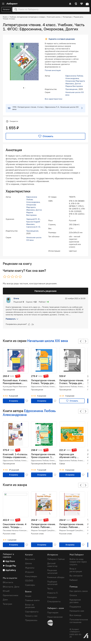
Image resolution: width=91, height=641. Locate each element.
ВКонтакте (8, 582)
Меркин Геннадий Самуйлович (43, 530)
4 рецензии (69, 470)
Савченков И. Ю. (33, 227)
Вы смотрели (76, 575)
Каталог (6, 9)
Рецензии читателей (52, 571)
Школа (28, 563)
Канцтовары (31, 576)
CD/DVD (29, 580)
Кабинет (74, 580)
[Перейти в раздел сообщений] (70, 3)
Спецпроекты (54, 601)
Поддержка (75, 606)
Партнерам (52, 612)
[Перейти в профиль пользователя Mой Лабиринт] (75, 3)
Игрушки (29, 572)
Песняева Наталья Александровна (15, 530)
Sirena (16, 298)
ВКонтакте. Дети (11, 586)
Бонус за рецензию (30, 606)
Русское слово (9, 533)
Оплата (73, 595)
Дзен (5, 599)
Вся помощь (75, 615)
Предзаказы (31, 620)
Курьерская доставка (75, 601)
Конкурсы (52, 597)
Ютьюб (6, 591)
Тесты (50, 588)
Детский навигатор (52, 564)
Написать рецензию (45, 291)
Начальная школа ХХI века (47, 341)
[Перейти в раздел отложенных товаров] (81, 3)
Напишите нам (77, 611)
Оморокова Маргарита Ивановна (31, 207)
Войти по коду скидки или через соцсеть (78, 562)
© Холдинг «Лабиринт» (75, 630)
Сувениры (30, 585)
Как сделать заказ (79, 591)
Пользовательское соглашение (79, 621)
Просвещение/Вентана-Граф (43, 463)
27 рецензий (14, 470)
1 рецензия (12, 540)
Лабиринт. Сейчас (56, 559)
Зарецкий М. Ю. (33, 219)
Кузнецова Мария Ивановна (15, 387)
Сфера (62, 463)
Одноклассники (10, 595)
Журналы (29, 567)
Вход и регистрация (76, 570)
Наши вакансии (55, 617)
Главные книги (32, 600)
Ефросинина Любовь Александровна (43, 387)
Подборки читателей (52, 583)
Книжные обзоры (55, 577)
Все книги (30, 559)
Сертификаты (32, 611)
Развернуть (11, 319)
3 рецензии (41, 396)
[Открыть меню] (3, 3)
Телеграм (7, 604)
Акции (28, 596)
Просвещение (71, 89)
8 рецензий (13, 396)
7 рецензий (41, 470)
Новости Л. (52, 593)
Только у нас (31, 616)
